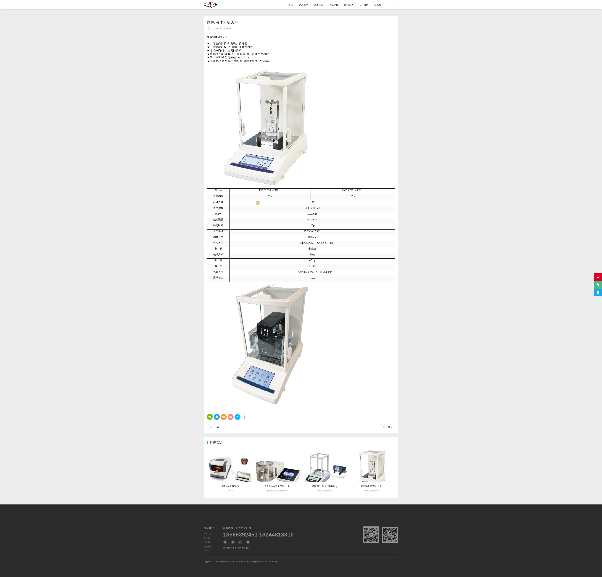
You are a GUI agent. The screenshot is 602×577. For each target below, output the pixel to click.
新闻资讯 (348, 4)
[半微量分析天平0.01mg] (277, 464)
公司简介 (363, 4)
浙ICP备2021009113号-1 (268, 562)
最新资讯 (207, 547)
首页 (290, 4)
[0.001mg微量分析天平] (230, 464)
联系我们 (378, 4)
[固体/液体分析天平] (324, 464)
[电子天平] (371, 464)
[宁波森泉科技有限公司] (210, 5)
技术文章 (318, 4)
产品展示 (303, 4)
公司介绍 (207, 533)
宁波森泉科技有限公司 (228, 562)
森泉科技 (253, 562)
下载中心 (333, 4)
